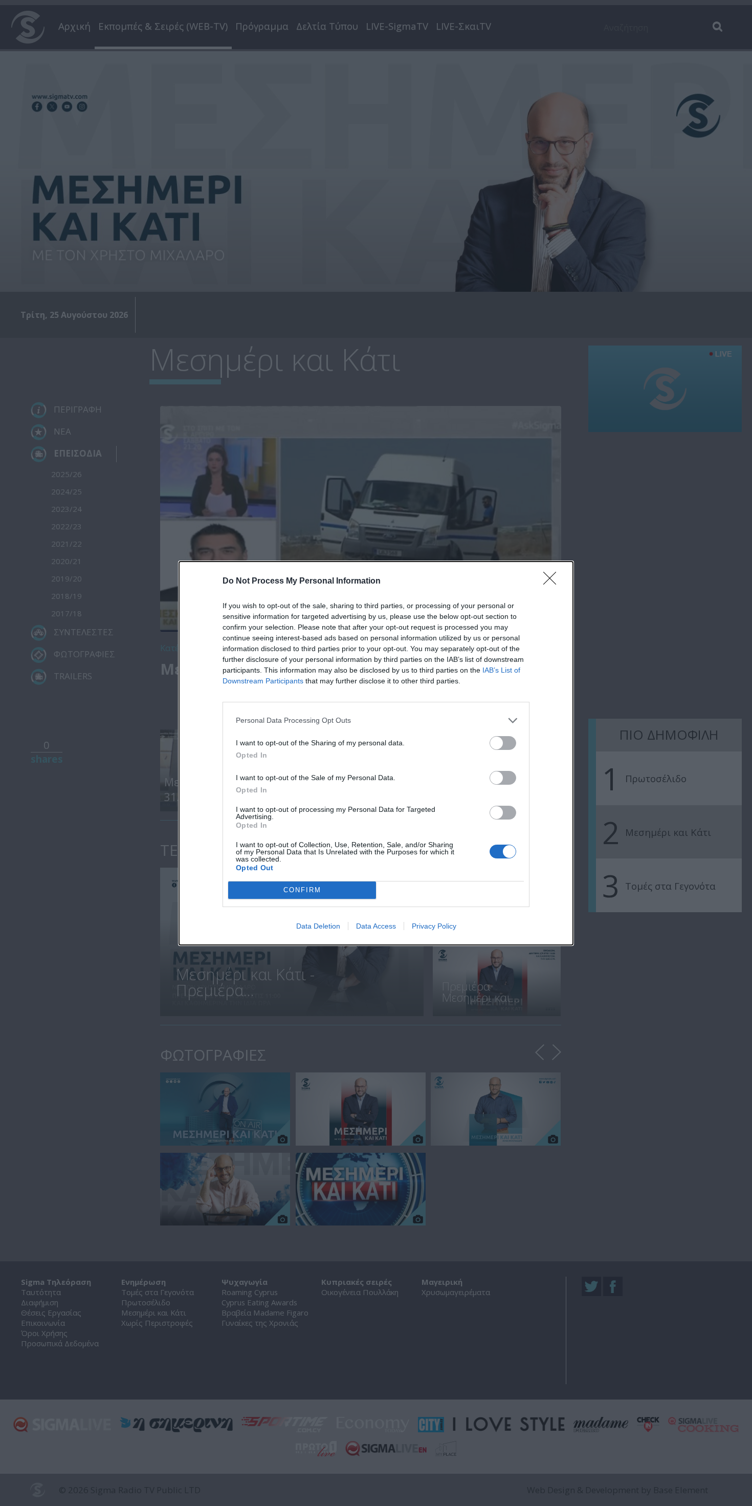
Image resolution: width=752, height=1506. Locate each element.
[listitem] (376, 720)
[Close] (553, 581)
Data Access (376, 926)
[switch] (503, 743)
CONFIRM (302, 890)
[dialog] (376, 753)
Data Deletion (318, 926)
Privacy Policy (434, 926)
